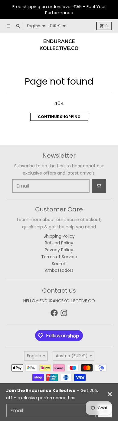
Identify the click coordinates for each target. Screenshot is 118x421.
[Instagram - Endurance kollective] (63, 313)
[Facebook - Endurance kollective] (54, 313)
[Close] (110, 394)
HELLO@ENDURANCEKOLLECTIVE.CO (59, 301)
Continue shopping (59, 116)
